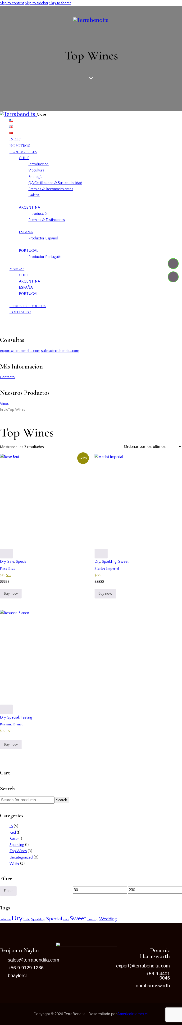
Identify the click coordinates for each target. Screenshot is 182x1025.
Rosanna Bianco (11, 724)
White (14, 863)
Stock (66, 919)
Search (61, 800)
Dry (3, 561)
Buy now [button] (11, 593)
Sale (10, 561)
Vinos (4, 403)
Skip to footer (60, 3)
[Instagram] (173, 276)
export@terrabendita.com (20, 351)
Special (21, 561)
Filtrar (8, 891)
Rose (13, 838)
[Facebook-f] (173, 263)
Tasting (26, 717)
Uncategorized (21, 857)
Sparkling (109, 561)
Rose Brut (7, 568)
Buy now (11, 744)
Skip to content (12, 3)
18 (11, 826)
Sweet (123, 561)
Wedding (108, 919)
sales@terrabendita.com (60, 351)
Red (12, 832)
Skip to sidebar (36, 3)
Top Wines (18, 851)
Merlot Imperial (107, 568)
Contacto (7, 377)
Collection (5, 919)
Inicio (4, 410)
